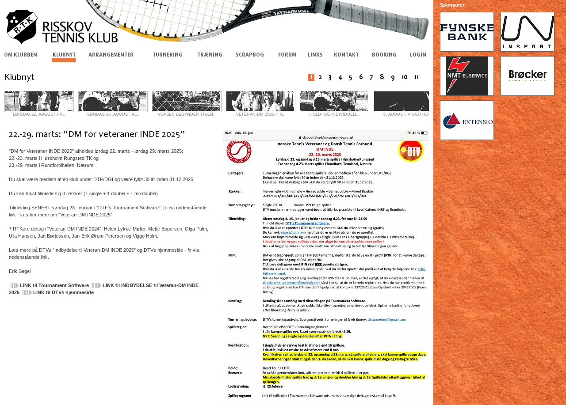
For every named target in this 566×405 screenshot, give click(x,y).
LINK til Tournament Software (54, 285)
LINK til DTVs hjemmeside (63, 292)
